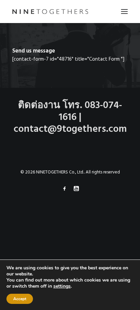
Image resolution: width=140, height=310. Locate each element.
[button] (124, 11)
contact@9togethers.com (70, 129)
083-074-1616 (90, 111)
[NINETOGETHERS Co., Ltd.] (50, 11)
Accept (19, 299)
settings (62, 286)
